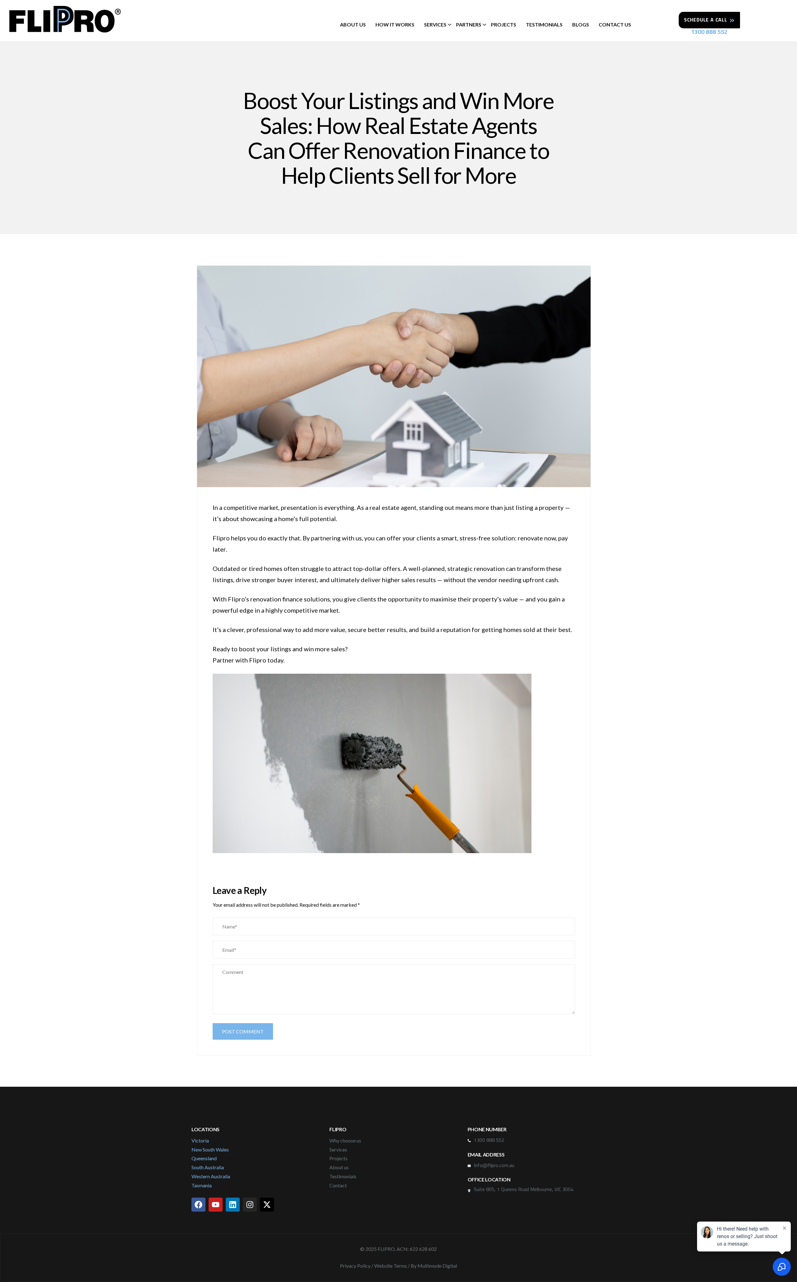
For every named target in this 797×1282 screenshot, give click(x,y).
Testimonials (544, 24)
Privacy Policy (355, 1266)
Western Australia (210, 1176)
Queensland (204, 1158)
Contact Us (615, 24)
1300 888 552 (709, 31)
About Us (353, 24)
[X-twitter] (267, 1205)
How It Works (394, 24)
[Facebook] (198, 1205)
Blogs (580, 24)
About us (339, 1167)
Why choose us (345, 1140)
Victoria (200, 1140)
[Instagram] (250, 1205)
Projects (503, 24)
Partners (468, 24)
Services (435, 24)
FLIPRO (386, 1249)
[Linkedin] (233, 1205)
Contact (338, 1185)
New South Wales (210, 1149)
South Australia (207, 1167)
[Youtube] (216, 1205)
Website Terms (390, 1266)
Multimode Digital (437, 1266)
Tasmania (201, 1185)
